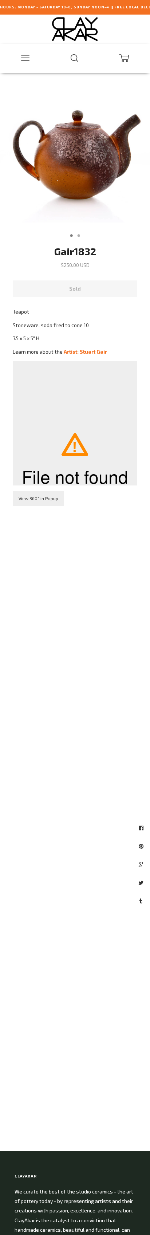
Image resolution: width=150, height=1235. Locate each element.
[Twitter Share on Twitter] (141, 882)
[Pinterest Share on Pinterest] (142, 846)
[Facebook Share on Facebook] (142, 828)
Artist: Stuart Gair (85, 352)
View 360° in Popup (38, 498)
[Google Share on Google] (142, 864)
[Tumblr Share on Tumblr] (141, 901)
